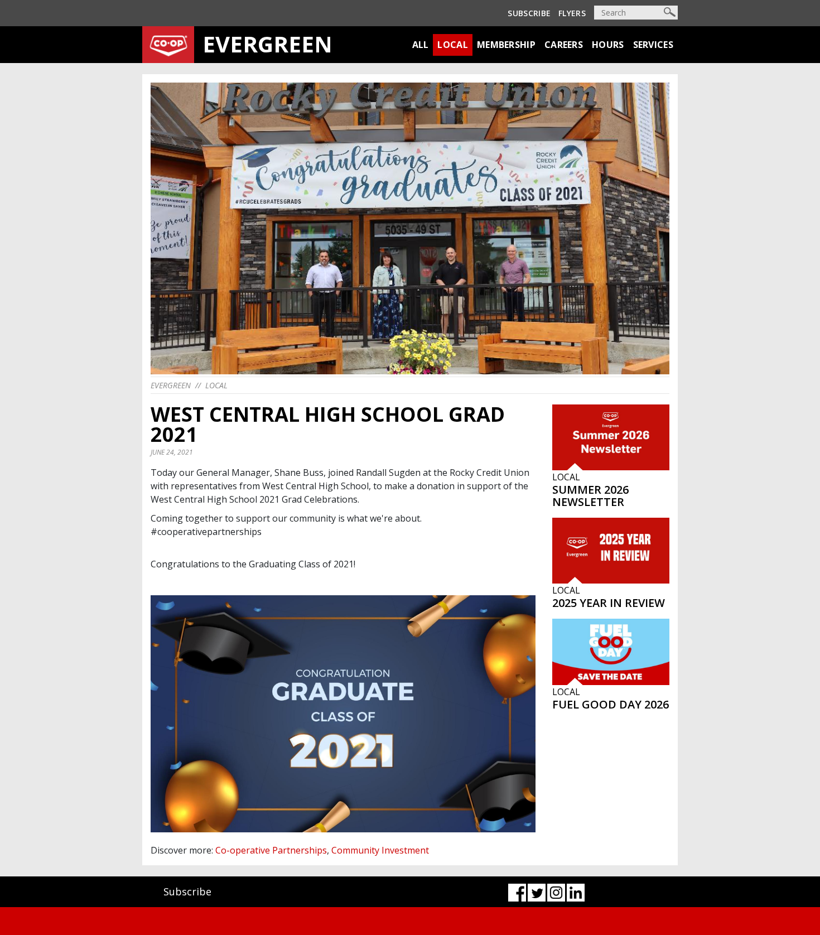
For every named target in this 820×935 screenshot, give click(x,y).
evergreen (171, 385)
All (420, 44)
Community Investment (380, 850)
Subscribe (529, 13)
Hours (608, 44)
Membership (506, 44)
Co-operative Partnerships (271, 850)
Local (452, 44)
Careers (563, 44)
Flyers (572, 13)
